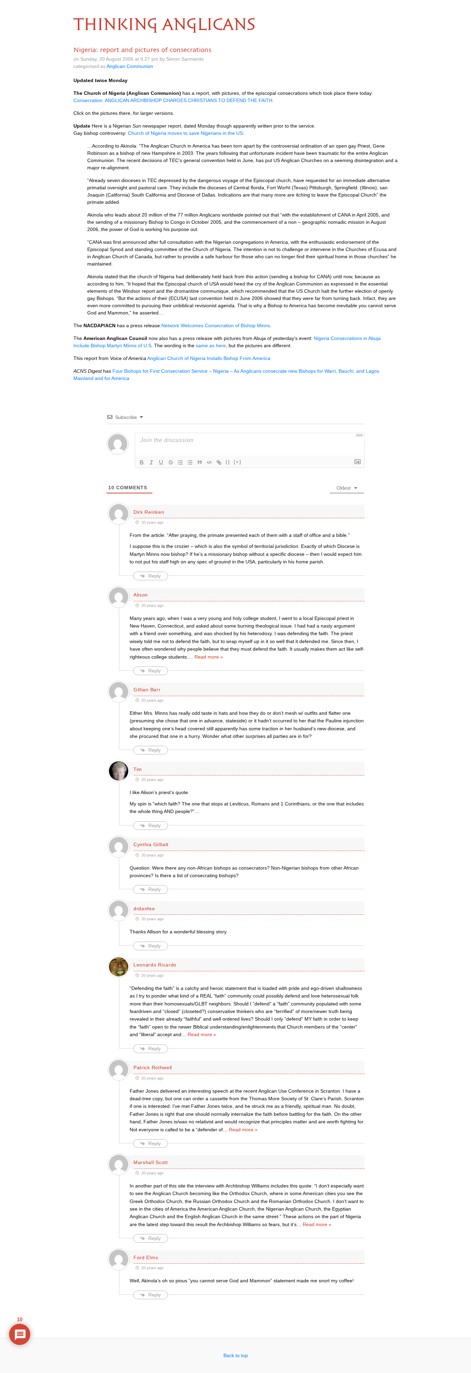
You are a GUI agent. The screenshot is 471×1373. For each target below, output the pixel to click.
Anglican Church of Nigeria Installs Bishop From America (208, 358)
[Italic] (151, 462)
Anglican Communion (130, 66)
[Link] (219, 462)
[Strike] (171, 462)
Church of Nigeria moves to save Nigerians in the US (185, 133)
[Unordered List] (190, 462)
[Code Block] (209, 462)
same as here (211, 345)
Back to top (235, 1355)
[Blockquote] (199, 462)
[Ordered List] (180, 462)
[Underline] (161, 462)
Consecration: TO (172, 100)
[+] (237, 461)
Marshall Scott (150, 1162)
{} (228, 461)
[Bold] (142, 462)
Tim (137, 769)
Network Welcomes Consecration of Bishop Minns (215, 325)
